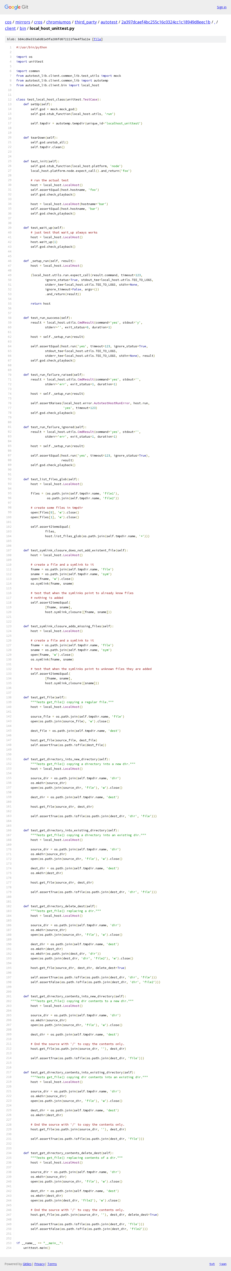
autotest (109, 22)
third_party (86, 22)
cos (8, 22)
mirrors (22, 22)
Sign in (221, 7)
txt (212, 1264)
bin (23, 28)
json (222, 1264)
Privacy (39, 1264)
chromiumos (58, 22)
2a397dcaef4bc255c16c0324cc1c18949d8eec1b (165, 22)
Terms (52, 1264)
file (97, 39)
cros (38, 22)
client (10, 28)
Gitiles (27, 1264)
